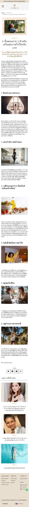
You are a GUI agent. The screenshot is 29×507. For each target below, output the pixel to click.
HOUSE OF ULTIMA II (6, 482)
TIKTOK (23, 489)
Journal (3, 13)
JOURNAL (3, 480)
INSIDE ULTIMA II (5, 478)
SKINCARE (13, 480)
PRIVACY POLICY (5, 484)
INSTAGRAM (24, 485)
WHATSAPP (24, 478)
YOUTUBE (24, 487)
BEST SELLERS (14, 478)
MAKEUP (12, 482)
